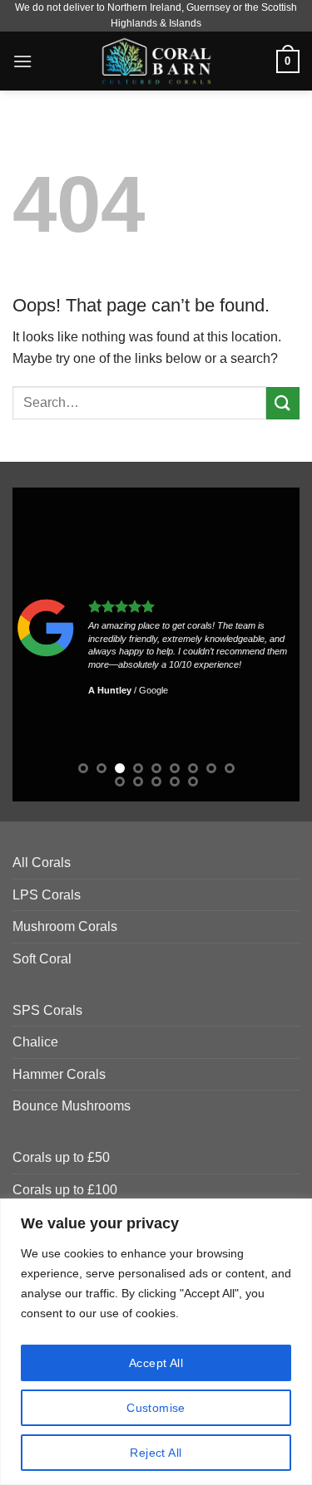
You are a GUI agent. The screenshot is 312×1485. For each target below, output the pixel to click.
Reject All (155, 1452)
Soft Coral (42, 959)
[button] (22, 61)
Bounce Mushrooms (71, 1106)
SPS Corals (47, 1010)
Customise (156, 1407)
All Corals (41, 862)
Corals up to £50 (61, 1157)
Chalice (35, 1042)
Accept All (156, 1363)
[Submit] (283, 403)
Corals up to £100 (64, 1190)
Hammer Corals (59, 1074)
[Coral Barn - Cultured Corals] (156, 61)
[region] (156, 1341)
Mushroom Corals (64, 926)
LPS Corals (46, 895)
